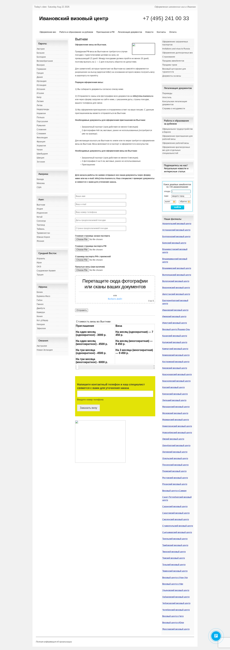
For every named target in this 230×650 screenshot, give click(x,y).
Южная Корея (43, 237)
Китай (39, 217)
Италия (40, 93)
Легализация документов (130, 32)
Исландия (41, 85)
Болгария (41, 57)
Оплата (172, 32)
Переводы (167, 93)
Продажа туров (169, 65)
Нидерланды (43, 109)
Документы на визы (171, 76)
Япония (40, 241)
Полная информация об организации (54, 642)
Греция (40, 73)
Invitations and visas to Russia (176, 49)
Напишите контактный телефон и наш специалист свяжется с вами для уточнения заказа (111, 386)
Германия (41, 69)
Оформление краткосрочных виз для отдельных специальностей (176, 150)
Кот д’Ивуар (42, 320)
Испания (41, 89)
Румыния (41, 125)
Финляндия (42, 137)
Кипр (39, 97)
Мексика (41, 183)
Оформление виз (48, 32)
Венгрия (41, 65)
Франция (41, 141)
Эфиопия (41, 328)
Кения (40, 316)
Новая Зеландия (45, 350)
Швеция (40, 158)
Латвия (40, 101)
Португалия (42, 121)
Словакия (41, 133)
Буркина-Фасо (43, 296)
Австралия (42, 346)
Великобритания (45, 61)
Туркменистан (43, 233)
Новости (149, 32)
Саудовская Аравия (46, 270)
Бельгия (40, 53)
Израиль (41, 258)
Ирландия (41, 81)
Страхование (168, 57)
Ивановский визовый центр (73, 18)
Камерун (41, 312)
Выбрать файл (115, 299)
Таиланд (41, 225)
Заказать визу (88, 407)
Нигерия (41, 324)
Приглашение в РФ (105, 32)
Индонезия (42, 213)
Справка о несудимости (173, 108)
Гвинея (40, 304)
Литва (39, 105)
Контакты (161, 32)
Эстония (41, 162)
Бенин (40, 292)
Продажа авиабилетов (173, 61)
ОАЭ (39, 266)
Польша (40, 117)
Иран (39, 262)
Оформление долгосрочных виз (177, 53)
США (39, 187)
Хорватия (41, 145)
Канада (40, 179)
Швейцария (42, 154)
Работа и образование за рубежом (76, 32)
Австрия (41, 49)
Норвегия (41, 113)
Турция (40, 275)
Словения (41, 129)
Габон (39, 300)
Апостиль (166, 97)
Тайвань (40, 229)
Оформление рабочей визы (175, 143)
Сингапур (41, 221)
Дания (40, 77)
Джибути (41, 308)
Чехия (40, 150)
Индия (40, 209)
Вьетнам (41, 205)
